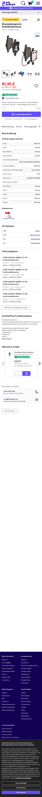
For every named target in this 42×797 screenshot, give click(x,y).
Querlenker (24, 713)
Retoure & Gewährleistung (29, 665)
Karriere (4, 674)
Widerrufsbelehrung (8, 710)
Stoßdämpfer (25, 716)
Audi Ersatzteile (7, 729)
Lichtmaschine (25, 704)
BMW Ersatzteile (7, 731)
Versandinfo (25, 663)
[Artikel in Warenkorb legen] (26, 373)
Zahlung (23, 660)
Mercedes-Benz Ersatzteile (10, 737)
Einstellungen (21, 788)
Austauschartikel (26, 668)
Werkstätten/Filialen (8, 671)
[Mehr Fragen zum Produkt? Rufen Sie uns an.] (21, 391)
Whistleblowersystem (8, 704)
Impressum (5, 701)
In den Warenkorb (23, 114)
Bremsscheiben (26, 701)
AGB (3, 698)
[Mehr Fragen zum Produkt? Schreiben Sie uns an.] (21, 399)
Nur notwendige (21, 783)
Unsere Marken (26, 677)
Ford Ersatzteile (7, 734)
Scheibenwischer (26, 719)
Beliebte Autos (25, 680)
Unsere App (5, 680)
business (6, 663)
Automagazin (25, 674)
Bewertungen (6, 677)
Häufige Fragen (26, 671)
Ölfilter (23, 710)
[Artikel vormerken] (36, 86)
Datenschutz (6, 696)
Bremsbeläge (25, 696)
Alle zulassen (21, 792)
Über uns (5, 660)
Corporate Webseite (8, 665)
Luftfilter (23, 707)
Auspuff (23, 693)
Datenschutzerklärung (23, 778)
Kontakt (4, 693)
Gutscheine (24, 683)
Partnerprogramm (7, 668)
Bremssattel (25, 698)
